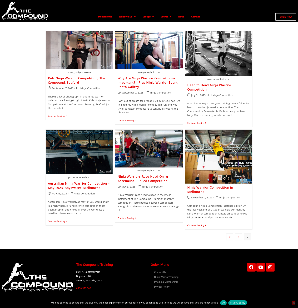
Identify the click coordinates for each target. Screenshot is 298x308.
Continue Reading (57, 116)
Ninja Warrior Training (166, 277)
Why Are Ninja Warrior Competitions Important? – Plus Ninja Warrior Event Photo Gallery (148, 82)
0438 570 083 (83, 288)
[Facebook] (251, 267)
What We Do (125, 16)
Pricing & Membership (166, 282)
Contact (195, 16)
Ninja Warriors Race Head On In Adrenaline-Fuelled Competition (143, 178)
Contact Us (160, 272)
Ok (223, 302)
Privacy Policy (162, 286)
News (181, 16)
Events (164, 16)
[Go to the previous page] (229, 237)
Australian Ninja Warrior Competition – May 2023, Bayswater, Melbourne (79, 185)
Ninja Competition (90, 88)
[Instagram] (270, 267)
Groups (147, 16)
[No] (293, 303)
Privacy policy (237, 302)
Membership (105, 16)
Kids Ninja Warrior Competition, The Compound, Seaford (76, 80)
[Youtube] (260, 267)
